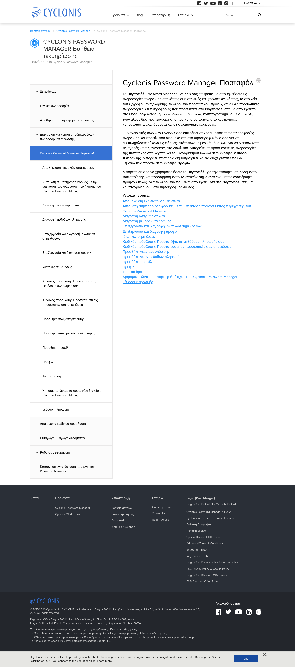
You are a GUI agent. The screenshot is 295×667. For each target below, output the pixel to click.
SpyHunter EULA (196, 549)
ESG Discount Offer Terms (202, 581)
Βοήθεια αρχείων (121, 508)
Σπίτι (35, 498)
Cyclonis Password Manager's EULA (208, 512)
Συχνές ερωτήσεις (122, 514)
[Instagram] (226, 3)
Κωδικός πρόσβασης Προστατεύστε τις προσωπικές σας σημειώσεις (70, 302)
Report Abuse (160, 519)
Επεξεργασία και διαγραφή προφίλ (66, 253)
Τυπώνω (258, 81)
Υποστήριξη (161, 15)
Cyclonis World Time (67, 514)
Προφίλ (47, 362)
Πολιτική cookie (196, 530)
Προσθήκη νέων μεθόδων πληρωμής (68, 333)
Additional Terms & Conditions (205, 543)
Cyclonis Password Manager (73, 31)
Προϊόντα (118, 15)
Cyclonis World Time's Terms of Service (210, 518)
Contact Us (159, 513)
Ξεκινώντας (48, 92)
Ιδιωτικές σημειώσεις (57, 267)
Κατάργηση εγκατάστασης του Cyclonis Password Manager (67, 469)
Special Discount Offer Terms (204, 537)
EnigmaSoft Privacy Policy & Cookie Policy (212, 562)
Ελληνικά (250, 3)
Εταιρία (183, 15)
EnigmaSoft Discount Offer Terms (207, 575)
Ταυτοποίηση (51, 376)
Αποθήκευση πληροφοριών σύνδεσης (67, 120)
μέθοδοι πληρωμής (56, 410)
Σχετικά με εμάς (161, 507)
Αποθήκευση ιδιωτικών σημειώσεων (68, 168)
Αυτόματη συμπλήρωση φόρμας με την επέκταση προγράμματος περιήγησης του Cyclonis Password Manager (71, 186)
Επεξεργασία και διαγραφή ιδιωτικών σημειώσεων (68, 236)
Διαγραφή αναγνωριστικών (61, 205)
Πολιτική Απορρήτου (199, 524)
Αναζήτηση (260, 15)
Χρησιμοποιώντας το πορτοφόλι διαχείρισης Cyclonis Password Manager (73, 393)
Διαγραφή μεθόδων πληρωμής (64, 220)
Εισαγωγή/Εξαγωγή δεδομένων (62, 438)
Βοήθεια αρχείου (40, 31)
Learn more (104, 660)
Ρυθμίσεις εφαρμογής (55, 453)
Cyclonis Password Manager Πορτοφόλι (67, 153)
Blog (139, 15)
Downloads (118, 520)
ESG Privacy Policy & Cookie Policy (207, 569)
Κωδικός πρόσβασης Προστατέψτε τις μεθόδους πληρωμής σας (69, 283)
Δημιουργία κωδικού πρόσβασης (63, 424)
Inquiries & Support (123, 527)
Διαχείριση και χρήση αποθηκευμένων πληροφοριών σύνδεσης (67, 137)
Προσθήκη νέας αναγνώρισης (63, 319)
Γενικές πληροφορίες (55, 106)
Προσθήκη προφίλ (55, 348)
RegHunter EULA (197, 556)
